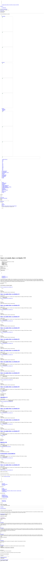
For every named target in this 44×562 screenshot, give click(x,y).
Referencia (1, 266)
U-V (2, 165)
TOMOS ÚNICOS (4, 159)
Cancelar (2, 546)
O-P (2, 169)
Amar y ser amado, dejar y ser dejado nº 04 (9, 361)
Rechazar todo (2, 547)
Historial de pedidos (4, 484)
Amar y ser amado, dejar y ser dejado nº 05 (9, 372)
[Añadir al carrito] (0, 346)
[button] (2, 522)
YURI (3, 110)
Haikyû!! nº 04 (3, 442)
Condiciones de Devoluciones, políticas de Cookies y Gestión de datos (11, 490)
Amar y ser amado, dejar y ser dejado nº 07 (9, 316)
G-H (2, 160)
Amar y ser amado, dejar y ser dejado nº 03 (9, 305)
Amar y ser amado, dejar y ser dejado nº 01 (9, 339)
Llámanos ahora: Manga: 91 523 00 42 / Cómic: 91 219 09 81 (10, 4)
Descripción (3, 276)
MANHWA (3, 109)
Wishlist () (1, 6)
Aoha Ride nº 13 (3, 397)
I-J (2, 162)
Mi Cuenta (3, 483)
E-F (2, 168)
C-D (2, 166)
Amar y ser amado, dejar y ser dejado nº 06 (9, 327)
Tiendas (3, 488)
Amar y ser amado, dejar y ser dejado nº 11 (9, 294)
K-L (2, 164)
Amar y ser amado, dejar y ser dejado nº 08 (9, 350)
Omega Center (4, 501)
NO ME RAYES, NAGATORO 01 (7, 453)
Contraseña (1, 555)
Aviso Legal (3, 494)
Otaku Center (4, 500)
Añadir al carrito (3, 270)
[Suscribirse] (8, 473)
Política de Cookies (4, 495)
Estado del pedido (4, 489)
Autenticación (4, 7)
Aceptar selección (7, 547)
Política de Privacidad (5, 496)
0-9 (2, 161)
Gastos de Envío (4, 491)
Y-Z (2, 170)
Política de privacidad (7, 476)
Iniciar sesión (2, 197)
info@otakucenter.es (3, 508)
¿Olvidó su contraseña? (3, 557)
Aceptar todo (12, 547)
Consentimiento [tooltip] (2, 517)
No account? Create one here (4, 559)
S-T (2, 163)
